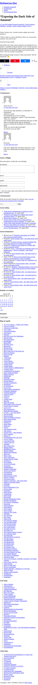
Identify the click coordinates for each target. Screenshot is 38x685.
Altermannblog (8, 586)
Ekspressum (7, 384)
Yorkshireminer (8, 575)
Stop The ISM (8, 515)
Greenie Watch (8, 399)
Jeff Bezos (7, 65)
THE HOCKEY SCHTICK (12, 537)
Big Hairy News (8, 344)
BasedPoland (7, 341)
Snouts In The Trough (10, 512)
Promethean (7, 490)
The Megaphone (8, 539)
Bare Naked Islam (9, 339)
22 (10, 304)
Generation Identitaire (10, 664)
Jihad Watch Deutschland (11, 604)
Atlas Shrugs (7, 333)
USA (28, 26)
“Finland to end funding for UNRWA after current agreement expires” (19, 236)
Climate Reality (8, 366)
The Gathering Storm (10, 534)
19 (4, 304)
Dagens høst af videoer (10, 218)
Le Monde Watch (9, 669)
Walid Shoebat (8, 564)
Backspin (6, 334)
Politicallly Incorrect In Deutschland (14, 617)
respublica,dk (7, 663)
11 (3, 302)
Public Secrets (8, 492)
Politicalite (7, 484)
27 (6, 306)
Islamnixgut (7, 602)
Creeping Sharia (8, 369)
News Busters (8, 462)
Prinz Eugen (7, 619)
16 (12, 302)
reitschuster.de (8, 631)
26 (4, 306)
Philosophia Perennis (10, 616)
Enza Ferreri (7, 659)
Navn (1, 175)
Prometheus (7, 624)
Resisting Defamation (10, 500)
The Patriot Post (8, 545)
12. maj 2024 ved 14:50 (11, 144)
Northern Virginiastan (10, 469)
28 (8, 306)
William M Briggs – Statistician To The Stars (17, 568)
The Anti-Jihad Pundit (10, 522)
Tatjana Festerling (9, 639)
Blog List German (9, 592)
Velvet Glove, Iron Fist (10, 562)
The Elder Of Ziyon (9, 529)
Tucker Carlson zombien (19, 26)
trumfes (10, 24)
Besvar (6, 132)
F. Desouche (7, 661)
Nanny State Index (9, 457)
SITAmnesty (7, 678)
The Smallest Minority (10, 554)
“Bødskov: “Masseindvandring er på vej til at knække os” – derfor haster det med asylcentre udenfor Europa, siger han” (21, 268)
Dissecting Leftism (9, 379)
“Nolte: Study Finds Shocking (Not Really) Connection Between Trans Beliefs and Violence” (20, 223)
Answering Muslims (9, 331)
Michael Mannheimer (10, 611)
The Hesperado (8, 535)
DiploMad (7, 378)
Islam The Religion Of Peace (12, 417)
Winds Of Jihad (8, 570)
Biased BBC (7, 343)
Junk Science (7, 431)
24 (1, 306)
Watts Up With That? (10, 565)
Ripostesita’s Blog (9, 676)
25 (3, 306)
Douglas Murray (8, 381)
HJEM (6, 10)
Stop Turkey (7, 517)
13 (6, 302)
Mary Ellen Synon (9, 446)
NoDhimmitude (8, 467)
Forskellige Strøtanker (10, 391)
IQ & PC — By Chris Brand (12, 412)
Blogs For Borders (9, 353)
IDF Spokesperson (9, 409)
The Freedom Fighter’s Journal (13, 532)
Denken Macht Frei (9, 597)
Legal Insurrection (9, 441)
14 (8, 302)
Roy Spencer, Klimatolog (11, 502)
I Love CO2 (7, 407)
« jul (1, 310)
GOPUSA (7, 396)
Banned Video (8, 338)
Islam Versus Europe (10, 419)
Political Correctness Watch (12, 482)
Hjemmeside (3, 185)
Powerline (7, 485)
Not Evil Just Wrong (10, 471)
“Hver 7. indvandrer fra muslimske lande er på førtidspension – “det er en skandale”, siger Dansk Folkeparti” (21, 250)
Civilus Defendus (9, 363)
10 (1, 302)
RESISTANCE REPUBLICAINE (14, 673)
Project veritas (8, 489)
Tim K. (6, 641)
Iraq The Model (8, 414)
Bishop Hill (7, 346)
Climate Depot (8, 364)
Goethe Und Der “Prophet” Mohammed (15, 601)
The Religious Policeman (11, 550)
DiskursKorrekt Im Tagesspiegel (13, 599)
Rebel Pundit (7, 495)
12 (4, 302)
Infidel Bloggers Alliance (11, 411)
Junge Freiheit (8, 606)
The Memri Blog (8, 540)
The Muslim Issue (9, 542)
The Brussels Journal (10, 524)
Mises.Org (7, 454)
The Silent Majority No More (12, 552)
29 (10, 306)
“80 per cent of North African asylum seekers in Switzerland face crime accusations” (17, 220)
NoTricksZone (8, 472)
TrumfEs (9, 26)
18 (3, 304)
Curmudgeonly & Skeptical (12, 371)
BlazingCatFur (8, 348)
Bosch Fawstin (8, 354)
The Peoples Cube (9, 547)
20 (6, 304)
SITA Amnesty (8, 509)
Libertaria (6, 607)
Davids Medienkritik (10, 596)
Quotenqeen (7, 626)
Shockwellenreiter (9, 634)
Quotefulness (7, 494)
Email (1, 180)
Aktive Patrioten (8, 584)
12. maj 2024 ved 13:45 (11, 107)
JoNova (6, 427)
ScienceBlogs (8, 507)
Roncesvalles (7, 632)
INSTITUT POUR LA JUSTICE (13, 666)
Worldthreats (7, 573)
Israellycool (7, 422)
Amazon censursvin (18, 24)
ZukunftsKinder (8, 647)
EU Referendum (8, 386)
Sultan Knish (7, 519)
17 (1, 304)
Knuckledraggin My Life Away (13, 437)
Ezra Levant (7, 387)
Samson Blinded (8, 505)
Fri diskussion (8, 8)
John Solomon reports (10, 429)
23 (12, 304)
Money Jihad (7, 456)
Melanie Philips (8, 447)
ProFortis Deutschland (10, 621)
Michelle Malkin (8, 451)
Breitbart (6, 356)
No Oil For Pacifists (9, 464)
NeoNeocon (7, 461)
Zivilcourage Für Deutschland (12, 646)
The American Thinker (10, 520)
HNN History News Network (12, 404)
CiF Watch (7, 359)
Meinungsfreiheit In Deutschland (13, 609)
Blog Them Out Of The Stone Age (14, 351)
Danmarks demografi (10, 7)
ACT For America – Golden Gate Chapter (16, 324)
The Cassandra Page (10, 525)
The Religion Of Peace (10, 549)
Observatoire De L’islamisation (13, 671)
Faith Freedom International (12, 389)
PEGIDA (6, 614)
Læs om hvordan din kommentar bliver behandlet (16, 200)
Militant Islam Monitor (10, 452)
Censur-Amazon (29, 24)
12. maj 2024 (4, 24)
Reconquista (7, 497)
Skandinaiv (7, 679)
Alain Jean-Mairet (9, 658)
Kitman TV (7, 436)
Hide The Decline (9, 402)
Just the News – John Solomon (13, 432)
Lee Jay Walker (8, 439)
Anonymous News (9, 587)
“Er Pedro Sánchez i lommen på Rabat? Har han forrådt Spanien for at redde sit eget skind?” (20, 242)
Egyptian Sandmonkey (10, 383)
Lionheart (6, 444)
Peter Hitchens (8, 474)
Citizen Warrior (8, 361)
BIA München (8, 591)
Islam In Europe (8, 416)
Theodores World (9, 557)
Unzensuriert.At (8, 642)
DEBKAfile (7, 376)
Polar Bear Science (9, 479)
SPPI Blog (7, 514)
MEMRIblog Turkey (10, 449)
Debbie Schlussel (9, 374)
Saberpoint (7, 504)
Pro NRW (7, 622)
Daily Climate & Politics (11, 373)
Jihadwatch (7, 426)
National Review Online (11, 459)
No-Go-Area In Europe (10, 612)
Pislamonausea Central (10, 476)
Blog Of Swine (8, 349)
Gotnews (6, 397)
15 (10, 302)
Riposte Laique (8, 674)
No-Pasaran (7, 466)
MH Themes (28, 682)
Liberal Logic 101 (9, 442)
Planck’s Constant (9, 477)
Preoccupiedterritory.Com (11, 487)
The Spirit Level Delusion (11, 555)
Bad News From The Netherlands (13, 336)
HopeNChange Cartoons (11, 406)
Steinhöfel (7, 636)
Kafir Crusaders (8, 434)
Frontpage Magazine (10, 392)
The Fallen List (8, 530)
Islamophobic (8, 421)
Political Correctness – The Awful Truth (15, 480)
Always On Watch (9, 326)
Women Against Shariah (11, 572)
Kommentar (3, 164)
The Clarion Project (9, 527)
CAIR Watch (7, 358)
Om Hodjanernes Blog (10, 12)
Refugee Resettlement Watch (12, 499)
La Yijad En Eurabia (10, 668)
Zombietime (7, 577)
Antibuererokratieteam (10, 589)
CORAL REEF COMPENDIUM (13, 368)
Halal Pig (6, 401)
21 (8, 304)
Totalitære (3, 26)
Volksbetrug (7, 644)
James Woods (8, 424)
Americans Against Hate (11, 328)
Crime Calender (8, 594)
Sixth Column (8, 510)
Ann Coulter (7, 329)
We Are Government (10, 567)
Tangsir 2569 (7, 637)
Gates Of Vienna (8, 394)
